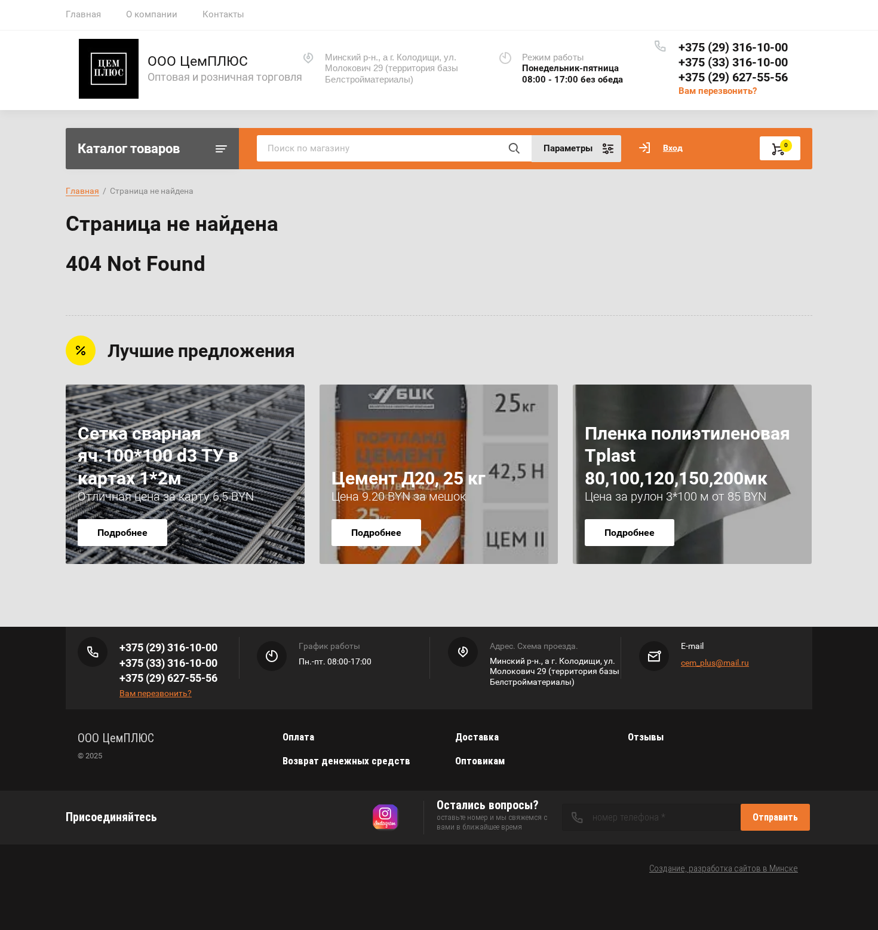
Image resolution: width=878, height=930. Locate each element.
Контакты (223, 14)
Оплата (298, 737)
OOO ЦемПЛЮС (198, 61)
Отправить (775, 817)
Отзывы (646, 737)
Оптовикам (480, 761)
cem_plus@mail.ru (715, 662)
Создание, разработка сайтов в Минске (723, 868)
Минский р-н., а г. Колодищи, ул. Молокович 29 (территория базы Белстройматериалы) (391, 68)
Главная (83, 14)
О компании (151, 14)
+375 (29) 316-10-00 (733, 47)
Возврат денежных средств (346, 761)
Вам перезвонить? (718, 91)
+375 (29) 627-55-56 (733, 77)
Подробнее (122, 532)
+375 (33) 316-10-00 (733, 62)
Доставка (477, 737)
